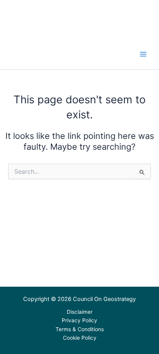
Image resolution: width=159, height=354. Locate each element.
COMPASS (29, 51)
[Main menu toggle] (143, 54)
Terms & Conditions (80, 329)
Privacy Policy (79, 320)
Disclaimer (80, 312)
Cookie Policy (79, 338)
